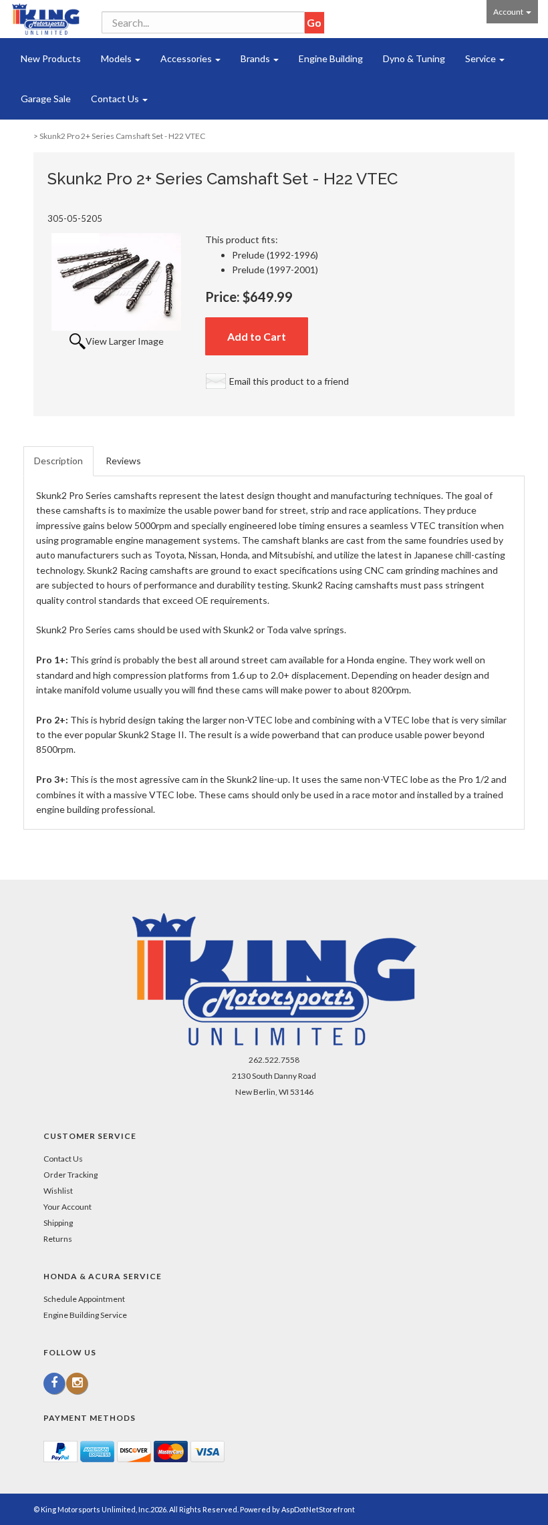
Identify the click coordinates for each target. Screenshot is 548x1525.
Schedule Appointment (84, 1299)
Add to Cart (256, 336)
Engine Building (331, 58)
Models (117, 58)
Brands (256, 58)
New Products (51, 58)
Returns (57, 1239)
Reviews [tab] (123, 460)
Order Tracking (70, 1175)
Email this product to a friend (289, 381)
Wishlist (58, 1191)
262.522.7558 (274, 1060)
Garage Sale (46, 98)
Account (509, 12)
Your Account (67, 1207)
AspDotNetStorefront (318, 1509)
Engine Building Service (85, 1315)
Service (481, 58)
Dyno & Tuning (414, 58)
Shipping (58, 1223)
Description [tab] (58, 460)
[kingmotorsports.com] (46, 19)
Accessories (187, 58)
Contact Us (116, 98)
